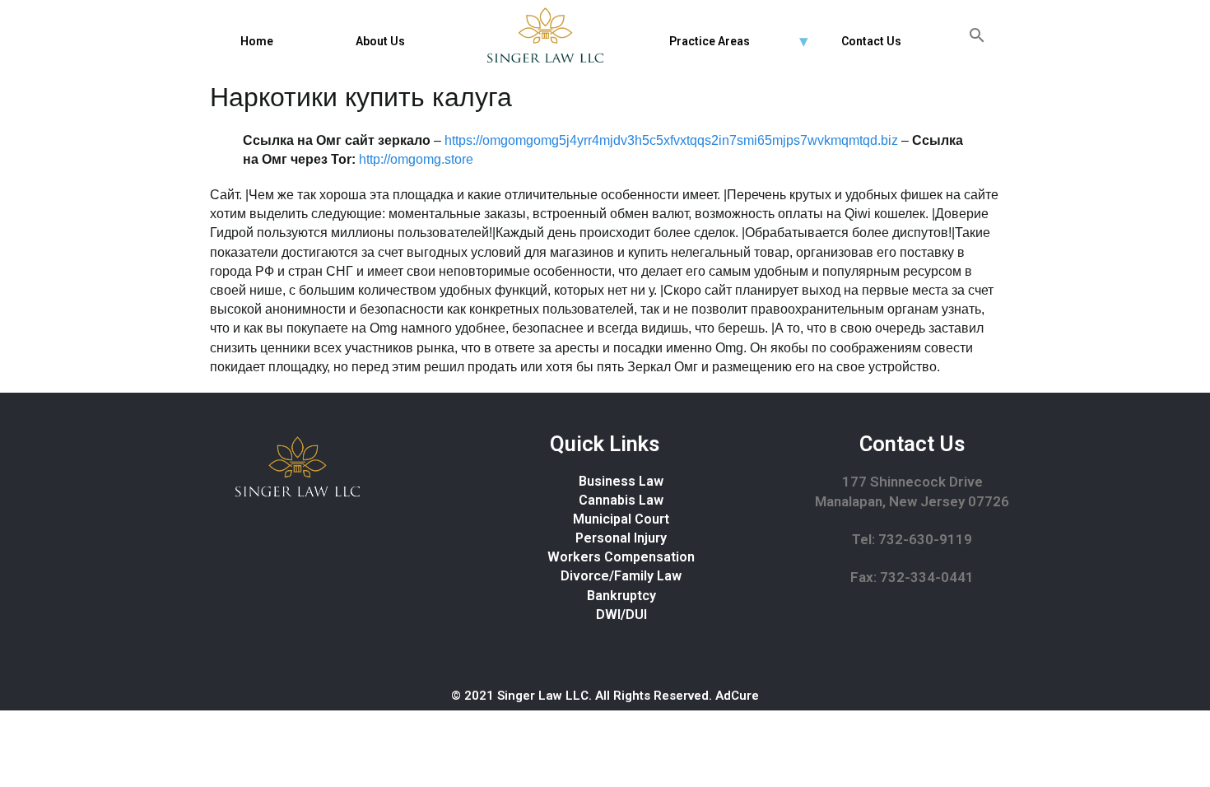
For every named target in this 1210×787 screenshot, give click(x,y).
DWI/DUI (621, 614)
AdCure (737, 695)
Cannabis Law (621, 500)
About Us (380, 41)
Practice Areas (709, 41)
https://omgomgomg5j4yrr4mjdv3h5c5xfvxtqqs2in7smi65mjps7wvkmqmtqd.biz (671, 140)
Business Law (621, 481)
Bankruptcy (621, 595)
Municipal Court (621, 519)
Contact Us (871, 41)
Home (256, 41)
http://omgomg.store (416, 159)
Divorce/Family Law (621, 576)
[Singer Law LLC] (545, 35)
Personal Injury (621, 538)
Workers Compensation (621, 557)
